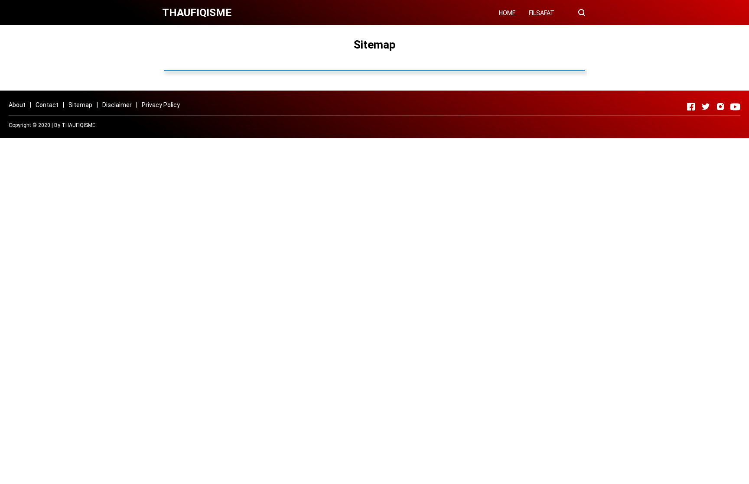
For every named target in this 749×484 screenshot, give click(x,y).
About (17, 104)
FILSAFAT (541, 13)
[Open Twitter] (705, 106)
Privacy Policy (161, 104)
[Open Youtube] (735, 106)
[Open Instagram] (720, 106)
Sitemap (80, 104)
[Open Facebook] (691, 106)
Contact (47, 104)
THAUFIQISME (78, 125)
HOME (507, 13)
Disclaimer (117, 104)
